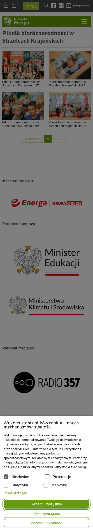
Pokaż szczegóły (15, 493)
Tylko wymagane (46, 514)
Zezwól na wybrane (46, 523)
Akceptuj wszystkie (46, 504)
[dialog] (46, 265)
